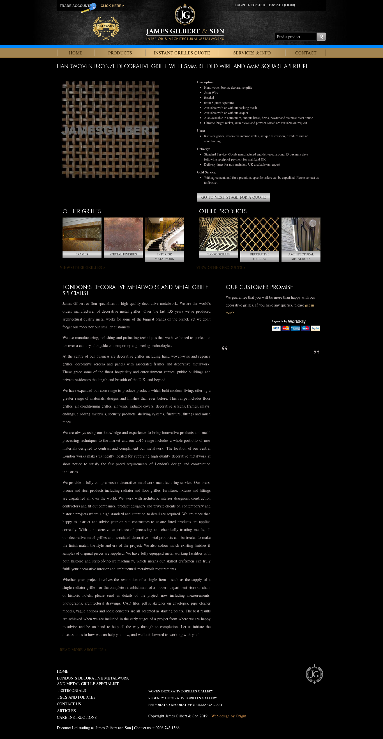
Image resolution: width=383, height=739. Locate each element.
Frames (82, 254)
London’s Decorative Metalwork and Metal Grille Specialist (93, 680)
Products (120, 53)
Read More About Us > (83, 649)
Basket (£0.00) (282, 5)
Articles (66, 710)
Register (256, 5)
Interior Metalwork (164, 256)
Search (321, 37)
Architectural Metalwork (301, 256)
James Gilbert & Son (314, 674)
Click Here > (112, 6)
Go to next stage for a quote (233, 197)
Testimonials (71, 690)
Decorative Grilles (259, 256)
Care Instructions (77, 717)
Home (75, 53)
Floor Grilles (218, 254)
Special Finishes (123, 254)
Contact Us (69, 703)
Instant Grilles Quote (182, 53)
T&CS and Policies (76, 697)
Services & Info (252, 53)
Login (240, 5)
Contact (306, 53)
